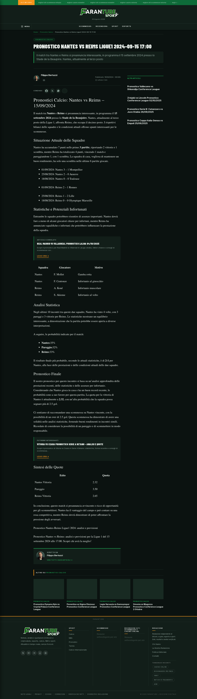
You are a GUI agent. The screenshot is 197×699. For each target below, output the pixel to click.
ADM (155, 684)
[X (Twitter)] (23, 653)
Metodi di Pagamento (163, 680)
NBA (70, 638)
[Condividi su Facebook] (46, 90)
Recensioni (101, 26)
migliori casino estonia (128, 2)
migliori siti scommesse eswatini (102, 2)
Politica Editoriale (159, 652)
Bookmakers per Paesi (163, 671)
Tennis (72, 646)
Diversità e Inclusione (97, 694)
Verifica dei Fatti (76, 694)
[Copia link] (64, 90)
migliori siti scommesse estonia (154, 2)
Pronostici (73, 642)
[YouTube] (28, 653)
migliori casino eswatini (75, 2)
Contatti (155, 656)
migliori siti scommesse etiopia (49, 2)
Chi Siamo (156, 644)
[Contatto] (44, 80)
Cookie (48, 694)
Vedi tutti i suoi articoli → (60, 560)
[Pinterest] (45, 653)
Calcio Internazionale (78, 650)
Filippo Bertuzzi (49, 75)
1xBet (156, 675)
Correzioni (60, 694)
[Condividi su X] (52, 90)
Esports (126, 26)
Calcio (71, 634)
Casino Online (160, 667)
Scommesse (85, 26)
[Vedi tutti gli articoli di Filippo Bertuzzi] (36, 78)
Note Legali (26, 694)
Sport (115, 26)
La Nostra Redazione (161, 648)
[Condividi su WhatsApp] (58, 90)
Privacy (38, 694)
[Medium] (34, 653)
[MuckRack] (40, 653)
